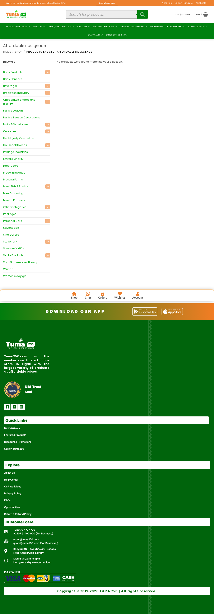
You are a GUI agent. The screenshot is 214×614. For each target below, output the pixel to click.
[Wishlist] (120, 294)
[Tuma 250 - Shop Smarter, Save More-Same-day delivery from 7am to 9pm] (31, 14)
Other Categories (115, 35)
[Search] (142, 14)
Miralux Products (14, 200)
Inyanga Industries (15, 152)
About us (167, 3)
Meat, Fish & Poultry (60, 26)
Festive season (13, 111)
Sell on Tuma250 (184, 3)
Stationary (94, 35)
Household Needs (15, 145)
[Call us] (209, 4)
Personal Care (174, 26)
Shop (18, 51)
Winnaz (8, 269)
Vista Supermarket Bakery (20, 262)
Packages (9, 214)
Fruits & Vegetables (16, 26)
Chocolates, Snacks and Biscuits (19, 102)
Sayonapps (11, 228)
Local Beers (10, 165)
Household (156, 26)
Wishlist (119, 297)
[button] (182, 14)
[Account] (138, 294)
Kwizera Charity (13, 159)
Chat (88, 297)
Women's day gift (14, 276)
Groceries (38, 26)
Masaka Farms (13, 179)
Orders (102, 297)
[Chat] (88, 294)
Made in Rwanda (14, 172)
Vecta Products (13, 255)
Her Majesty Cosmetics (18, 138)
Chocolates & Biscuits (132, 26)
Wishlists (201, 3)
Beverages (81, 26)
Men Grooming (13, 193)
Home (7, 51)
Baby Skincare (12, 79)
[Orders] (103, 294)
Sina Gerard (11, 234)
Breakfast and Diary (103, 26)
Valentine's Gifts (13, 248)
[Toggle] (47, 72)
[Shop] (74, 294)
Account (137, 297)
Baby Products (196, 26)
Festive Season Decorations (21, 117)
